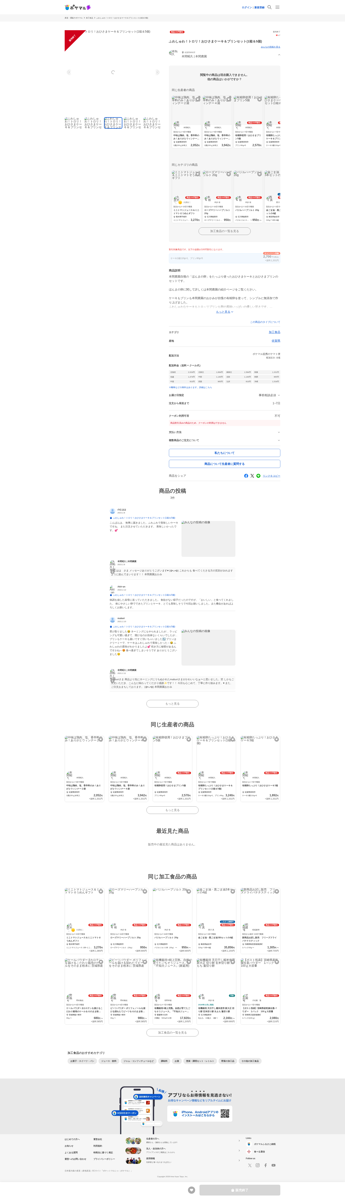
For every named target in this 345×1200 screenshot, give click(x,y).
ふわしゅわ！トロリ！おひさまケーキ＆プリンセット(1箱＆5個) (122, 18)
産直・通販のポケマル (74, 18)
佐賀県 (276, 340)
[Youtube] (273, 1165)
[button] (224, 55)
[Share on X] (252, 476)
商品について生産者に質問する (224, 463)
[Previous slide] (69, 72)
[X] (250, 1165)
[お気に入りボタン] (198, 99)
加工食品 (89, 18)
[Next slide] (157, 72)
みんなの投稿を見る (270, 47)
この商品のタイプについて (265, 321)
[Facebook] (266, 1165)
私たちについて (225, 452)
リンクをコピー (271, 476)
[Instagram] (258, 1165)
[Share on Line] (258, 476)
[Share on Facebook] (246, 476)
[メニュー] (277, 7)
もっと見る (172, 703)
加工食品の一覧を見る (224, 231)
